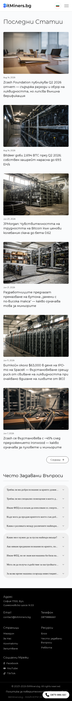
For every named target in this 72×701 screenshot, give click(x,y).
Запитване (10, 648)
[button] (66, 6)
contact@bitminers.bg (17, 617)
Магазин (8, 633)
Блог (44, 633)
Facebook (12, 663)
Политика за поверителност (25, 691)
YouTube (12, 668)
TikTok (11, 673)
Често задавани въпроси (51, 640)
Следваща (55, 459)
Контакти (10, 643)
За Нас (7, 638)
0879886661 (48, 617)
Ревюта (46, 647)
